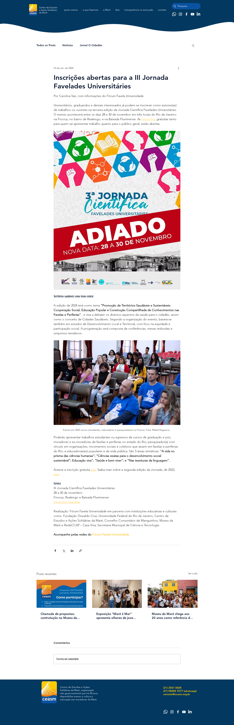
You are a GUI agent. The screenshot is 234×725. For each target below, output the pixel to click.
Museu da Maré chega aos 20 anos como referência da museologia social (172, 616)
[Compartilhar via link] (80, 550)
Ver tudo (193, 573)
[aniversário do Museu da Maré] (173, 594)
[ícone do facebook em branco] (186, 14)
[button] (193, 45)
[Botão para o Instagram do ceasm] (180, 14)
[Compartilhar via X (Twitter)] (63, 550)
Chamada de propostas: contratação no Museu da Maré (59, 616)
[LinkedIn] (198, 14)
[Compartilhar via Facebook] (55, 550)
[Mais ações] (178, 68)
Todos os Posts (46, 45)
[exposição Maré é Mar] (117, 594)
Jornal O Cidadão (91, 45)
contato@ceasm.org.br (176, 694)
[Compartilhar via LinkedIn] (72, 550)
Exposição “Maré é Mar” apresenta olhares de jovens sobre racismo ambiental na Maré (116, 616)
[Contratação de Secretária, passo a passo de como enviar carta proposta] (61, 594)
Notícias (67, 45)
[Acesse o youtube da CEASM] (192, 14)
